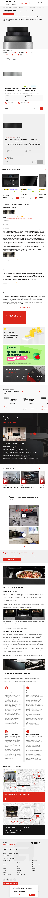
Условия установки (24, 102)
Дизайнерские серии (36, 866)
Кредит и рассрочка (7, 874)
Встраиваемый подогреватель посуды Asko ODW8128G (19, 218)
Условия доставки (10, 102)
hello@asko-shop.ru (9, 858)
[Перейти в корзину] (38, 3)
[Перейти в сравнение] (32, 3)
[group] (6, 212)
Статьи (18, 866)
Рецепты (19, 868)
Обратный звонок (23, 3)
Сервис (4, 868)
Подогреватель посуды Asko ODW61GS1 (32, 399)
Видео (33, 870)
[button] (45, 169)
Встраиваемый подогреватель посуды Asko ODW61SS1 (13, 399)
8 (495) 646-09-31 (10, 849)
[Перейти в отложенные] (35, 3)
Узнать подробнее (17, 894)
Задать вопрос (11, 559)
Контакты (19, 870)
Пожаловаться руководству (10, 883)
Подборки (19, 862)
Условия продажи (21, 874)
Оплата (4, 864)
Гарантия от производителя (32, 734)
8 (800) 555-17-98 (10, 854)
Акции (18, 864)
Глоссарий (34, 868)
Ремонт (4, 872)
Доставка (5, 866)
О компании (5, 862)
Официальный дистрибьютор (11, 734)
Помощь (19, 872)
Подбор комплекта (36, 864)
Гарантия (4, 870)
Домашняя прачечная (36, 862)
